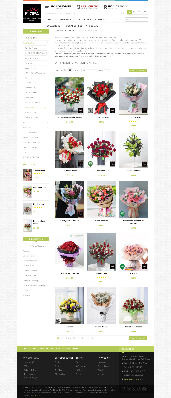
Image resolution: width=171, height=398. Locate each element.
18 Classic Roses (69, 170)
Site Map (26, 295)
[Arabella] (132, 235)
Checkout (68, 14)
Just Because (30, 83)
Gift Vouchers (60, 374)
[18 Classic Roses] (69, 133)
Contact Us (27, 290)
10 (81, 338)
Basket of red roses (39, 222)
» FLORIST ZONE (30, 378)
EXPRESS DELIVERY (31, 137)
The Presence (39, 170)
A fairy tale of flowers (69, 220)
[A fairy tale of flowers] (69, 183)
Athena (69, 327)
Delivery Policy (29, 256)
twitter (129, 389)
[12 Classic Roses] (101, 79)
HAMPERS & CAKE (30, 147)
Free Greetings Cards (31, 142)
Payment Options (30, 261)
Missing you (38, 204)
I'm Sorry (28, 78)
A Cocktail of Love (133, 170)
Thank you (29, 97)
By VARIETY (28, 127)
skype (144, 389)
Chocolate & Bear (30, 132)
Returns (58, 366)
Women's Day (30, 112)
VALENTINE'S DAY (32, 102)
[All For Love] (101, 235)
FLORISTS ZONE (30, 275)
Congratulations (31, 58)
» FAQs (26, 366)
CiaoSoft (36, 395)
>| (91, 338)
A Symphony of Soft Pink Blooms (133, 221)
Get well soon (30, 68)
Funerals (28, 63)
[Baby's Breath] (101, 289)
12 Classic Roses (101, 117)
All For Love (101, 273)
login (74, 14)
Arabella (133, 273)
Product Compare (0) (137, 70)
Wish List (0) (59, 14)
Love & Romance (31, 117)
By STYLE (27, 122)
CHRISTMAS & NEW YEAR (36, 53)
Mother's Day (30, 88)
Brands (79, 362)
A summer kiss (39, 187)
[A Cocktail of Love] (132, 133)
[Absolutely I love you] (69, 235)
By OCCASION (29, 43)
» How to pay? (28, 362)
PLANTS (26, 152)
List (65, 70)
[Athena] (69, 289)
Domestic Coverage (31, 280)
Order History (103, 366)
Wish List (101, 370)
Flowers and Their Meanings (34, 285)
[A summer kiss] (101, 183)
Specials (79, 374)
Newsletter (102, 374)
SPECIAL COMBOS (31, 157)
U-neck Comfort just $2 (104, 56)
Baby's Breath (101, 327)
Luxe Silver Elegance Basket (69, 117)
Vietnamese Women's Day (35, 107)
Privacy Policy (28, 266)
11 (84, 338)
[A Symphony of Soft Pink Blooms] (132, 183)
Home (57, 30)
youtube (139, 389)
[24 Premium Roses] (101, 133)
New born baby (31, 92)
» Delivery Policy (29, 370)
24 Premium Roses (101, 170)
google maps (134, 389)
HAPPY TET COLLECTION (36, 73)
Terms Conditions (30, 270)
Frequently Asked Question (34, 246)
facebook (124, 389)
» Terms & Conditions (31, 374)
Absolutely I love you (70, 273)
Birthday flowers (31, 48)
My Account (49, 14)
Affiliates (79, 370)
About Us (26, 251)
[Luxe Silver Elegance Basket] (69, 79)
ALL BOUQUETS (29, 38)
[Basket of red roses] (132, 289)
